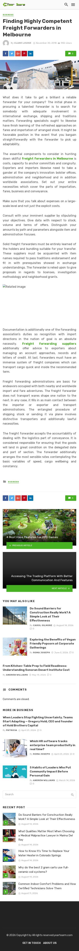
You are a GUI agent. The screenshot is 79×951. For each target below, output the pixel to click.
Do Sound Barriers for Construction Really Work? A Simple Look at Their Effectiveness (50, 614)
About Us (50, 943)
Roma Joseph (41, 652)
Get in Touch (31, 943)
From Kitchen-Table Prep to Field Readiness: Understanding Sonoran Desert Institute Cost (36, 668)
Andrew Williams (17, 675)
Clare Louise (22, 43)
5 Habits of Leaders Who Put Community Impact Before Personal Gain (50, 771)
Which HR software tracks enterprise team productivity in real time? (52, 745)
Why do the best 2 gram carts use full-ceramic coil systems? (43, 869)
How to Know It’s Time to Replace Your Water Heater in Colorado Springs (43, 853)
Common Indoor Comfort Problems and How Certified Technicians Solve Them (47, 886)
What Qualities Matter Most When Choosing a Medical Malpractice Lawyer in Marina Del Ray (46, 835)
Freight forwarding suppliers (49, 343)
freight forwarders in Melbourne (47, 158)
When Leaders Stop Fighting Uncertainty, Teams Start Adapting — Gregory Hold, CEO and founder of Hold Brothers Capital (38, 721)
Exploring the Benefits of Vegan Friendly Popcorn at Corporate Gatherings (53, 643)
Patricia (11, 730)
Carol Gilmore (42, 625)
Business (8, 15)
